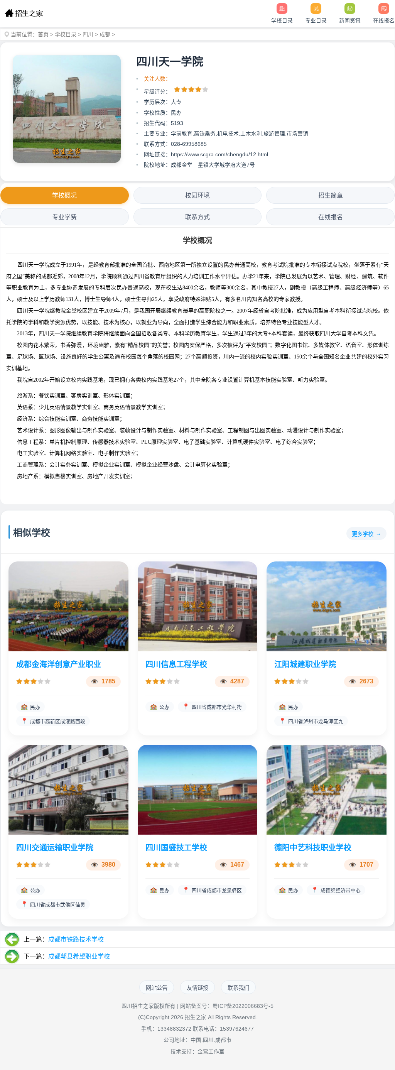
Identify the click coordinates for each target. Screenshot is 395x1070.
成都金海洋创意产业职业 (58, 664)
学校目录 (65, 34)
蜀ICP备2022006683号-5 (243, 1006)
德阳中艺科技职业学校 (312, 847)
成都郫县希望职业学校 (79, 956)
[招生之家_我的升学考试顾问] (23, 13)
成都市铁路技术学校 (76, 939)
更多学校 (362, 534)
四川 (88, 34)
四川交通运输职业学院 (54, 847)
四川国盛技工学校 (176, 847)
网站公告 (156, 988)
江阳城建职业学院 (305, 664)
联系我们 (238, 988)
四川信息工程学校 (176, 664)
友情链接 (197, 988)
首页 (43, 34)
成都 (105, 34)
